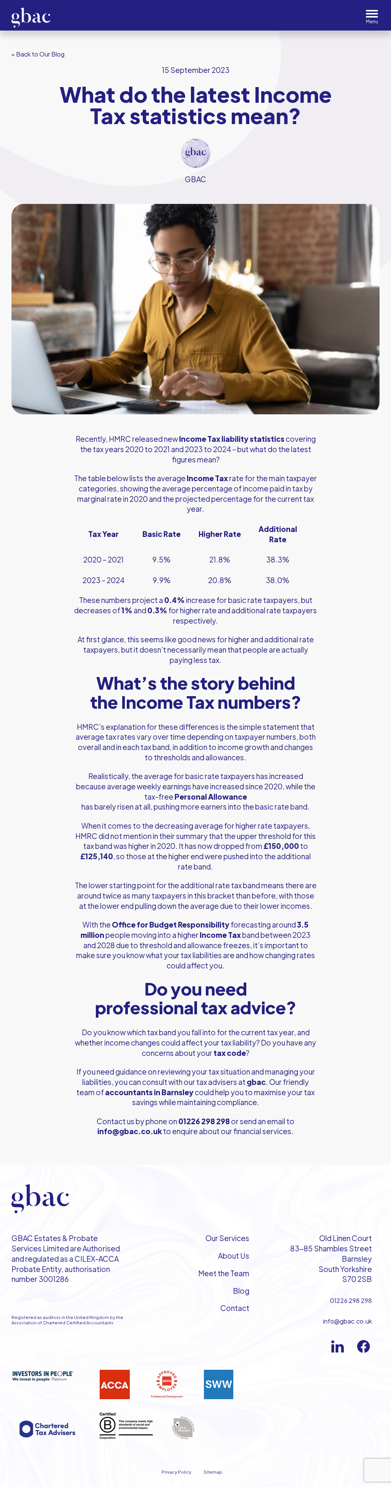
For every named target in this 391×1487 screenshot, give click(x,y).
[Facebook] (363, 1346)
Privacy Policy (176, 1472)
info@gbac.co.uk (347, 1321)
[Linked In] (337, 1346)
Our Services (227, 1238)
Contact (234, 1307)
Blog (241, 1290)
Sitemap (213, 1472)
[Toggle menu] (372, 17)
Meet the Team (223, 1273)
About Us (233, 1255)
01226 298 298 (351, 1300)
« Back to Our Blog (38, 54)
